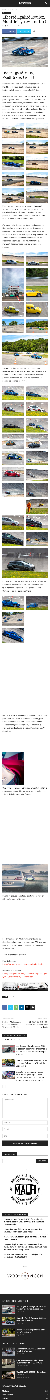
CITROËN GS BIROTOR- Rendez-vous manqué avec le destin (37, 1024)
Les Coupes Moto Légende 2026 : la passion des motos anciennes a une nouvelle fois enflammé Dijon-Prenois (24, 1221)
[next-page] (7, 1086)
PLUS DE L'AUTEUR (13, 1039)
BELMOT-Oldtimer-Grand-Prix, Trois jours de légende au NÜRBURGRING (23, 1255)
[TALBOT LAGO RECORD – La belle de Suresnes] (8, 1375)
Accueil (4, 9)
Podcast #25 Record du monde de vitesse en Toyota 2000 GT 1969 (11, 1024)
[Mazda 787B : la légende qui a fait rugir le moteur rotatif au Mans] (8, 1333)
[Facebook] (4, 1007)
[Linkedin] (21, 1007)
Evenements (14, 9)
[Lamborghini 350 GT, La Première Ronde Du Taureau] (8, 1352)
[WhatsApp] (16, 1007)
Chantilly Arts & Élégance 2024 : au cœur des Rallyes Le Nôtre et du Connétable (31, 1063)
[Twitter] (10, 1007)
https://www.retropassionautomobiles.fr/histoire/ (23, 964)
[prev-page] (3, 1086)
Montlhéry (13, 997)
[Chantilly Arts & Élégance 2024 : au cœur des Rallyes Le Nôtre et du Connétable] (8, 1063)
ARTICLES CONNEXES (14, 1035)
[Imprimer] (32, 1007)
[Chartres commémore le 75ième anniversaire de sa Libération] (8, 1363)
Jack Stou (8, 26)
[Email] (27, 1007)
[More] (34, 31)
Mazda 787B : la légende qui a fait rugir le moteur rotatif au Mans (25, 1238)
